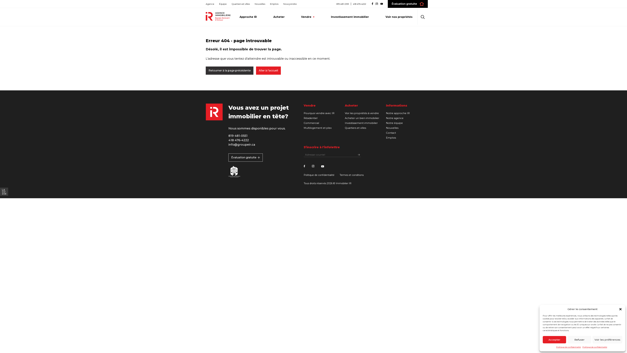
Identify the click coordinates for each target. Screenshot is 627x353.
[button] (620, 309)
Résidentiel (310, 118)
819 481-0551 (342, 4)
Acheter (279, 16)
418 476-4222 (359, 4)
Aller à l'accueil (268, 70)
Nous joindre (290, 4)
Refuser (579, 339)
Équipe (223, 4)
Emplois (274, 4)
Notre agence (394, 118)
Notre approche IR (398, 113)
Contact (391, 132)
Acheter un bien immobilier (362, 118)
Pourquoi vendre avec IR (319, 113)
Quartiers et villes (241, 4)
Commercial (311, 123)
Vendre (306, 16)
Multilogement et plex (318, 127)
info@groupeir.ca (241, 144)
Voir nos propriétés (399, 16)
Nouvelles (260, 4)
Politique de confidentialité (568, 347)
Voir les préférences (607, 339)
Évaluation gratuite (243, 157)
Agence (210, 4)
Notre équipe (394, 123)
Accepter (554, 339)
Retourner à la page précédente (230, 70)
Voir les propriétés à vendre (362, 113)
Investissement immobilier (350, 16)
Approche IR (248, 16)
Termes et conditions (352, 175)
